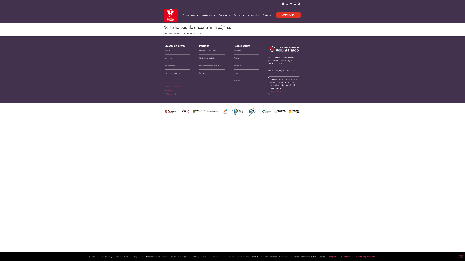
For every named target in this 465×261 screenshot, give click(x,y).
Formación (223, 15)
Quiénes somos (189, 15)
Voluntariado (207, 15)
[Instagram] (299, 3)
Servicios (237, 15)
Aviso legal (168, 90)
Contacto (267, 15)
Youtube (237, 81)
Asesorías (168, 58)
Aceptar (332, 256)
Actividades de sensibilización (210, 65)
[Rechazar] (461, 256)
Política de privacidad (172, 86)
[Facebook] (283, 3)
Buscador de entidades (207, 50)
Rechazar (345, 256)
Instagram (237, 65)
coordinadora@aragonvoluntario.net (281, 70)
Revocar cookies (275, 91)
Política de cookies (171, 94)
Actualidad (252, 15)
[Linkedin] (295, 3)
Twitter (236, 58)
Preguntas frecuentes (172, 73)
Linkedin (237, 73)
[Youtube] (291, 3)
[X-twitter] (287, 3)
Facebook (237, 50)
